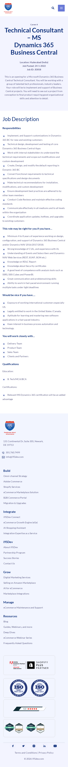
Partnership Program (14, 552)
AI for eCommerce (12, 588)
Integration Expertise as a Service (20, 533)
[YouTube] (55, 746)
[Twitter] (23, 746)
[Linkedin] (44, 746)
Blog (5, 621)
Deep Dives (9, 632)
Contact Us (9, 563)
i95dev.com (38, 758)
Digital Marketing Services (16, 577)
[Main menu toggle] (61, 8)
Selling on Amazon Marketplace (19, 582)
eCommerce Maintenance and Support (23, 607)
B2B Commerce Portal (15, 497)
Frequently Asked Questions (17, 643)
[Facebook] (13, 746)
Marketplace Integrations (16, 593)
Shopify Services (11, 486)
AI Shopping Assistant (14, 527)
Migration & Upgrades (14, 503)
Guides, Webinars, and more (17, 626)
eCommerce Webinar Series (17, 637)
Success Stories (11, 558)
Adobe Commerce (12, 481)
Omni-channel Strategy (15, 476)
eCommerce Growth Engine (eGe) (20, 522)
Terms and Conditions (26, 752)
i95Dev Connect (11, 517)
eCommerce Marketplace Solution (20, 492)
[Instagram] (34, 746)
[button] (53, 8)
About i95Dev (10, 547)
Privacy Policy (46, 752)
